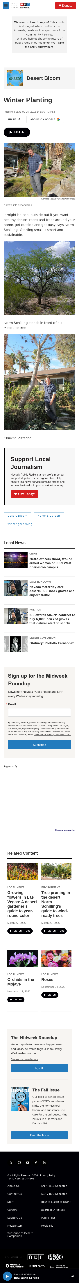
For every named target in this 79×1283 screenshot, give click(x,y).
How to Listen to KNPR (56, 1202)
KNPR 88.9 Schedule (54, 1186)
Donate (67, 5)
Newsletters (15, 1225)
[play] (7, 1276)
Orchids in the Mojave (20, 981)
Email (12, 704)
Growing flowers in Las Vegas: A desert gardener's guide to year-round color (22, 904)
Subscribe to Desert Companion (20, 1235)
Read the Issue (39, 1135)
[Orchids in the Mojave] (22, 958)
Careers (12, 1209)
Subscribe (39, 745)
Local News (15, 887)
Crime (33, 553)
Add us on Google (42, 119)
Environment (50, 887)
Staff (10, 1202)
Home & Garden (48, 516)
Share (12, 119)
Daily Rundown (40, 581)
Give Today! (26, 494)
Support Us (14, 1217)
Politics (35, 609)
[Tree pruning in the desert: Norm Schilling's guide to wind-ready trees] (56, 871)
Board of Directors (53, 1209)
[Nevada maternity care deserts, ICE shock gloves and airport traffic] (16, 588)
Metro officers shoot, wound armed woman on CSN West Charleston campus (50, 563)
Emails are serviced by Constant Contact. (52, 734)
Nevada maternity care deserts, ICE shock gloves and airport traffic (52, 591)
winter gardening (20, 524)
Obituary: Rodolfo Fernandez (51, 643)
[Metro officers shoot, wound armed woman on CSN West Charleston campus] (16, 560)
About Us (13, 1186)
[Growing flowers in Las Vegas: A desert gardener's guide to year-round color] (22, 871)
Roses (47, 979)
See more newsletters (24, 1059)
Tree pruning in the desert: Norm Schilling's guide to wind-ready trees (55, 904)
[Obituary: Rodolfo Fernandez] (16, 644)
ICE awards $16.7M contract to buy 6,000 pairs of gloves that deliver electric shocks (52, 619)
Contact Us (14, 1194)
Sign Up (39, 1068)
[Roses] (56, 958)
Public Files (48, 1217)
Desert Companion (42, 637)
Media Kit (47, 1225)
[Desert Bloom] (15, 78)
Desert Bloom (43, 78)
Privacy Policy (47, 1175)
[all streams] (74, 1276)
